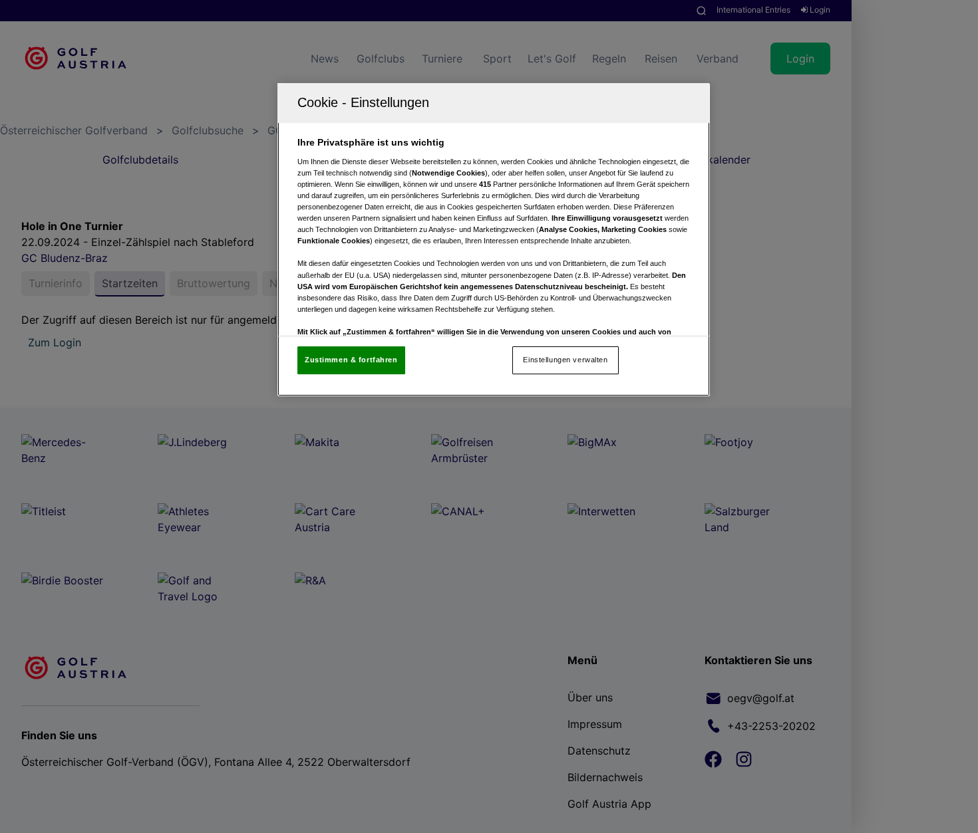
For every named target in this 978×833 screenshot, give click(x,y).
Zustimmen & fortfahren (351, 360)
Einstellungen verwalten (565, 360)
